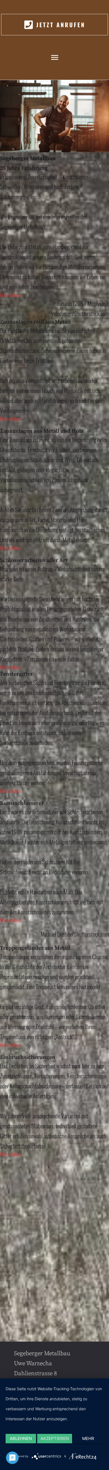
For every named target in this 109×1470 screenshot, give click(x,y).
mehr (88, 1438)
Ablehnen (21, 1438)
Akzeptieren (55, 1438)
